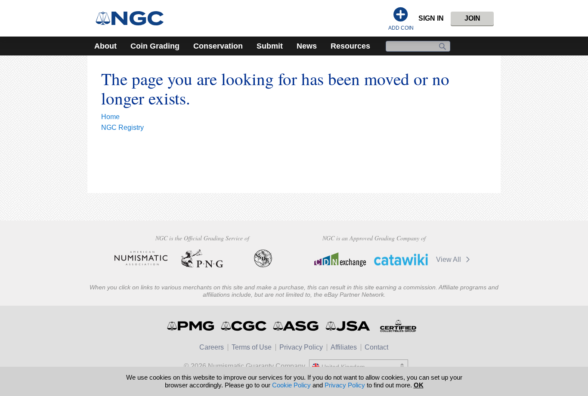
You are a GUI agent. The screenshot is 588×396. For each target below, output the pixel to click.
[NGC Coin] (133, 18)
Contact (376, 347)
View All (449, 259)
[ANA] (141, 258)
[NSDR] (263, 258)
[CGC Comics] (244, 325)
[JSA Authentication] (347, 325)
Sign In (431, 18)
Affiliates (344, 347)
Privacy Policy (301, 347)
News (307, 46)
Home (110, 116)
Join (472, 18)
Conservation (218, 46)
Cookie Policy (291, 385)
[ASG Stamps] (296, 325)
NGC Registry (122, 127)
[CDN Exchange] (340, 259)
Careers (211, 347)
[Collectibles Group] (398, 325)
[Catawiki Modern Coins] (401, 259)
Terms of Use (252, 347)
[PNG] (202, 258)
